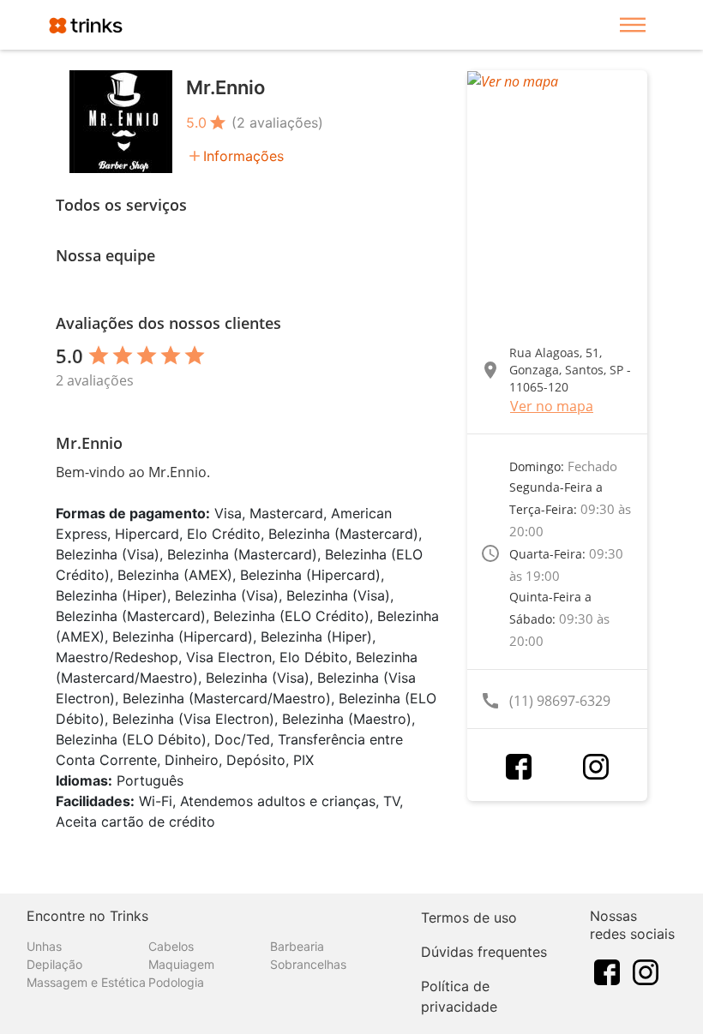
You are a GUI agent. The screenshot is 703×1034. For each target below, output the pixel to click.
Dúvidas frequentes (484, 951)
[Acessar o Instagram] (596, 767)
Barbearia (297, 946)
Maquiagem (181, 964)
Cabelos (171, 946)
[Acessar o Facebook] (519, 767)
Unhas (44, 946)
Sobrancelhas (308, 964)
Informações (243, 155)
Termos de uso (469, 917)
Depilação (54, 964)
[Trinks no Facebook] (607, 971)
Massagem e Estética (86, 982)
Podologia (176, 982)
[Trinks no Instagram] (645, 971)
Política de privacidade (459, 996)
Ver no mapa (551, 406)
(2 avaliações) (277, 122)
